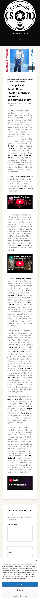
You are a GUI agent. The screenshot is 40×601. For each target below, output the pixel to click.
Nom (9, 545)
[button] (37, 561)
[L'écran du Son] (20, 31)
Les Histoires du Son (14, 103)
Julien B (11, 105)
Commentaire (12, 524)
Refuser (20, 590)
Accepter (20, 584)
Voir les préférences (20, 596)
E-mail (10, 552)
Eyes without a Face (20, 137)
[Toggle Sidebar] (20, 40)
